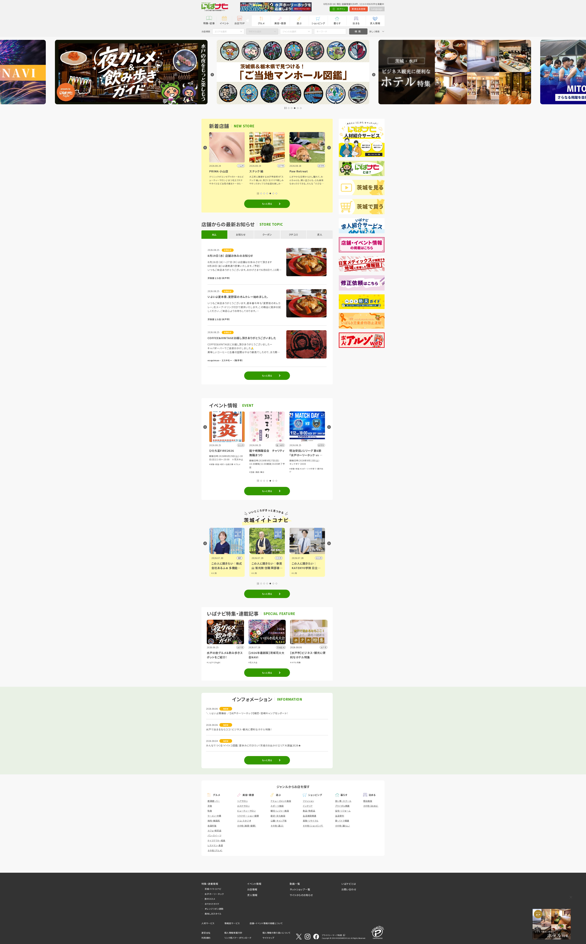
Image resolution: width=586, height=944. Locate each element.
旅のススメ (210, 898)
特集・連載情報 (209, 884)
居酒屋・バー (214, 800)
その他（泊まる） (370, 805)
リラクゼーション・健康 (248, 815)
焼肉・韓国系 (214, 820)
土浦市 (319, 558)
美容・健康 (280, 23)
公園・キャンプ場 (278, 820)
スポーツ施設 (277, 805)
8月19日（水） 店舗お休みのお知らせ (230, 256)
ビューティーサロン (246, 810)
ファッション (308, 800)
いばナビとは (348, 884)
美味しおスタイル (213, 913)
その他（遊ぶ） (277, 825)
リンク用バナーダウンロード (237, 937)
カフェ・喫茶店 (214, 830)
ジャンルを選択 (289, 31)
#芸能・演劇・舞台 (216, 472)
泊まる (356, 23)
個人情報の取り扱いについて (276, 932)
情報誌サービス (232, 923)
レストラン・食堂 (215, 845)
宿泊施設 (367, 800)
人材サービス (208, 923)
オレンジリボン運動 (214, 908)
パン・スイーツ (214, 835)
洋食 (210, 805)
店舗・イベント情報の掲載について (266, 923)
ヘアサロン (242, 800)
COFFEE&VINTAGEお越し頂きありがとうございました (242, 338)
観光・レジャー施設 (280, 810)
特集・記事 (209, 23)
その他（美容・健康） (246, 825)
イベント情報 (254, 884)
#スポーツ (264, 468)
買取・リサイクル (310, 820)
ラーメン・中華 (214, 815)
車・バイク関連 (342, 820)
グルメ (261, 23)
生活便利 (339, 815)
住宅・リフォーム (343, 810)
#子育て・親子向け (313, 475)
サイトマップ (268, 937)
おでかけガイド (212, 903)
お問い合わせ (348, 889)
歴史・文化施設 (278, 815)
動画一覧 (295, 884)
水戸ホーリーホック (214, 893)
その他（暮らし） (342, 825)
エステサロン (243, 805)
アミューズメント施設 (281, 800)
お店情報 (252, 889)
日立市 (279, 558)
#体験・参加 (254, 468)
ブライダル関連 (342, 805)
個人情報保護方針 (233, 932)
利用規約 (205, 937)
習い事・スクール (343, 800)
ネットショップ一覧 (300, 889)
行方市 (238, 558)
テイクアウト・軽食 (216, 840)
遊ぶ (299, 23)
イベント (224, 23)
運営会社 (205, 932)
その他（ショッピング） (313, 825)
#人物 (214, 573)
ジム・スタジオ (244, 820)
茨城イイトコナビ (213, 888)
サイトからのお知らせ (301, 895)
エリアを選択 (221, 31)
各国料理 (212, 825)
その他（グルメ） (215, 850)
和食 (210, 810)
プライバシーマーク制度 (332, 935)
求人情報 (375, 23)
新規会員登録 (358, 8)
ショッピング (318, 23)
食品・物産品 (309, 810)
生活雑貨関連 (309, 815)
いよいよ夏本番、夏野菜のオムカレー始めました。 (238, 297)
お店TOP (239, 23)
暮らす (337, 23)
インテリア (308, 805)
